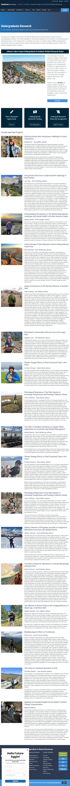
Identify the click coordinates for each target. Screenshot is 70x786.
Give (63, 765)
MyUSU (62, 1)
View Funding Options (35, 124)
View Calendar (47, 773)
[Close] (27, 750)
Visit (63, 762)
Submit (15, 781)
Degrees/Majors (11, 10)
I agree (64, 782)
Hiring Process (33, 769)
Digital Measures (33, 755)
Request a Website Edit (63, 754)
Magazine (63, 769)
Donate (65, 10)
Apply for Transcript (58, 124)
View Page (57, 100)
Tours (49, 10)
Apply (63, 758)
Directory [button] (27, 10)
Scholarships (46, 757)
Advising (45, 755)
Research (39, 10)
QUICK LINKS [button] (56, 1)
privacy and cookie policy (53, 782)
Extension (44, 10)
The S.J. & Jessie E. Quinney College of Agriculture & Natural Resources (40, 4)
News (33, 10)
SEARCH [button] (66, 1)
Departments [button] (19, 10)
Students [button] (3, 10)
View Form (11, 124)
